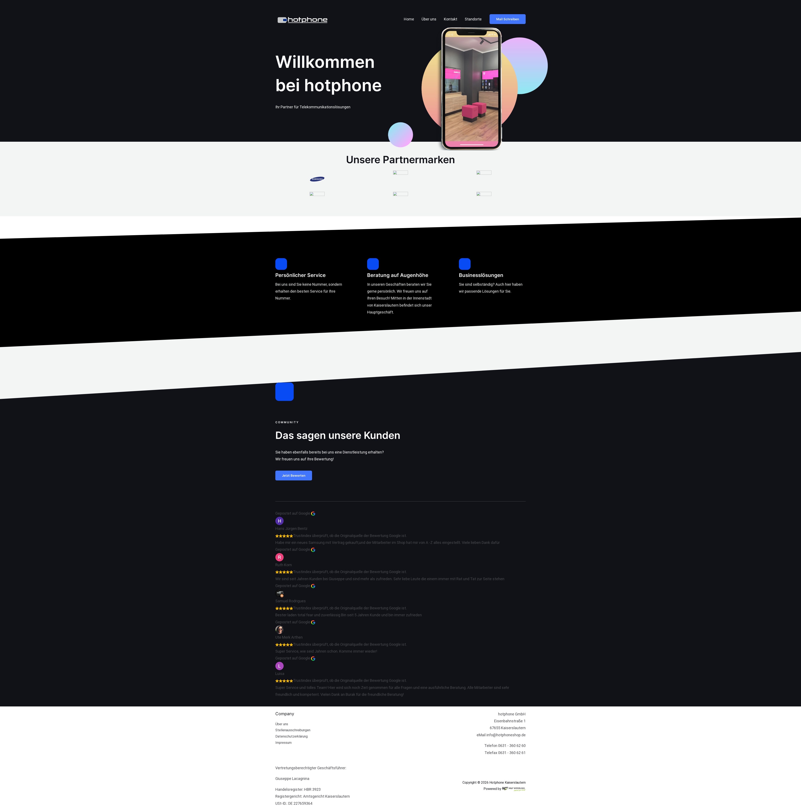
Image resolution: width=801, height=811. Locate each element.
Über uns (429, 19)
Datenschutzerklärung (291, 736)
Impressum (283, 743)
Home (409, 19)
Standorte (473, 19)
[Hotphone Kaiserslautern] (305, 18)
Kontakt (450, 19)
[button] (508, 19)
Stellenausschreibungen (292, 730)
